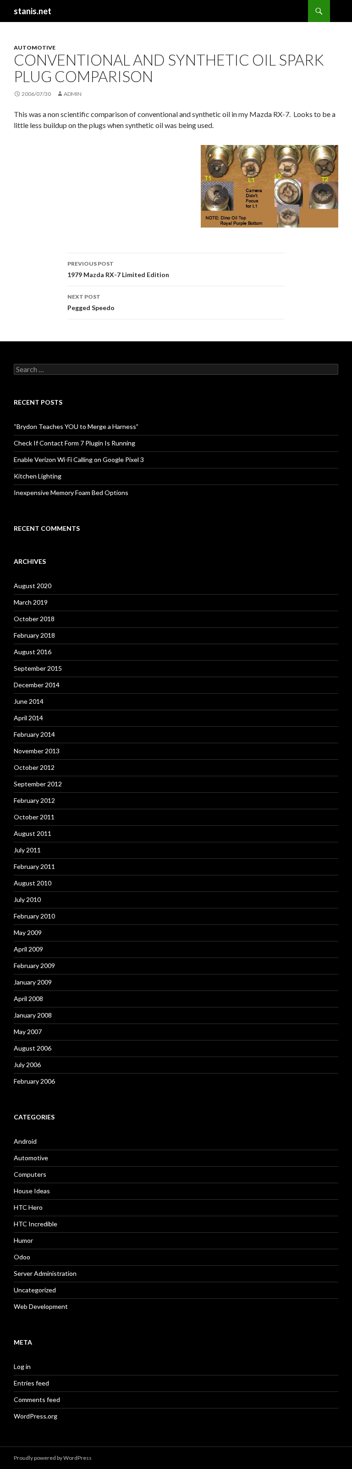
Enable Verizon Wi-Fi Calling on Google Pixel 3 (79, 459)
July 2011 (27, 850)
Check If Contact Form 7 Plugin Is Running (74, 443)
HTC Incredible (35, 1224)
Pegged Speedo (91, 302)
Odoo (22, 1257)
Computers (30, 1174)
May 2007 (28, 1031)
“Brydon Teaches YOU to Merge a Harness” (76, 426)
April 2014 (28, 718)
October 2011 (34, 817)
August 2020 (32, 586)
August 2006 (32, 1048)
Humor (23, 1240)
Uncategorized (35, 1290)
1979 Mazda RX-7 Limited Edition (118, 269)
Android (25, 1141)
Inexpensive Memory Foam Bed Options (71, 492)
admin (73, 93)
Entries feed (31, 1383)
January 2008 (33, 1015)
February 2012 (34, 800)
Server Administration (45, 1273)
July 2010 (27, 899)
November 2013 (37, 751)
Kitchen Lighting (37, 476)
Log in (22, 1366)
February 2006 (34, 1081)
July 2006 (27, 1064)
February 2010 (34, 916)
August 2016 (32, 652)
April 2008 (28, 998)
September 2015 (38, 668)
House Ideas (32, 1191)
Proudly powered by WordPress (53, 1457)
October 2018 (34, 619)
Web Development (41, 1306)
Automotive (34, 47)
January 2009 (33, 982)
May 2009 (28, 932)
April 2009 (28, 949)
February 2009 (34, 965)
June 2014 (29, 701)
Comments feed (37, 1399)
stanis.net (32, 11)
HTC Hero (28, 1207)
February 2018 (34, 635)
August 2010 (32, 883)
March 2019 (31, 602)
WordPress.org (35, 1416)
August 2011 (32, 833)
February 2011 (34, 866)
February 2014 (34, 734)
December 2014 (37, 685)
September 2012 (38, 784)
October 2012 (34, 767)
